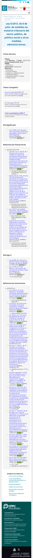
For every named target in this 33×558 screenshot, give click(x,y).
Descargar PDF (12, 103)
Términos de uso (16, 555)
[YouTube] (15, 550)
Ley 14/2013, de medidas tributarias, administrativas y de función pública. (18, 210)
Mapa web (16, 553)
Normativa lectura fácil (16, 487)
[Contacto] (20, 2)
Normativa (19, 16)
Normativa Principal (9, 18)
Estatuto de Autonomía (16, 476)
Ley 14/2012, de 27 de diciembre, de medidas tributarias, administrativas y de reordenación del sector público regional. (18, 293)
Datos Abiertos (9, 522)
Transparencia (8, 512)
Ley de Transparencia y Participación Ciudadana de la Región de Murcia (17, 480)
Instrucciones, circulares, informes (16, 490)
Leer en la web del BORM (13, 92)
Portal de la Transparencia (9, 16)
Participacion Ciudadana (12, 518)
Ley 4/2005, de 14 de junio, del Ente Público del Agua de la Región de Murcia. (18, 261)
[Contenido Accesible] (23, 3)
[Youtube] (28, 3)
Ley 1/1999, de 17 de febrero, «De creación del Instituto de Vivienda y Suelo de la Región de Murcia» (18, 270)
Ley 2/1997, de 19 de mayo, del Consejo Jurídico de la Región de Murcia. (18, 459)
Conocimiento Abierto (11, 540)
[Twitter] (26, 3)
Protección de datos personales (20, 556)
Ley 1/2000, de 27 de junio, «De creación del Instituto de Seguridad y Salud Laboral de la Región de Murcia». (18, 133)
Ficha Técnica (8, 20)
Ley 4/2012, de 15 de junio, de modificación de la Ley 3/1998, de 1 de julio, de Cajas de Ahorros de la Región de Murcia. (18, 318)
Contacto (26, 555)
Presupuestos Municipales (12, 534)
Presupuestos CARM (10, 528)
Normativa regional (19, 18)
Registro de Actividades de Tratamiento (16, 494)
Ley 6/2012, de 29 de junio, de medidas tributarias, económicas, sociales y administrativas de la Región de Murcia (18, 306)
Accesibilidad (25, 553)
